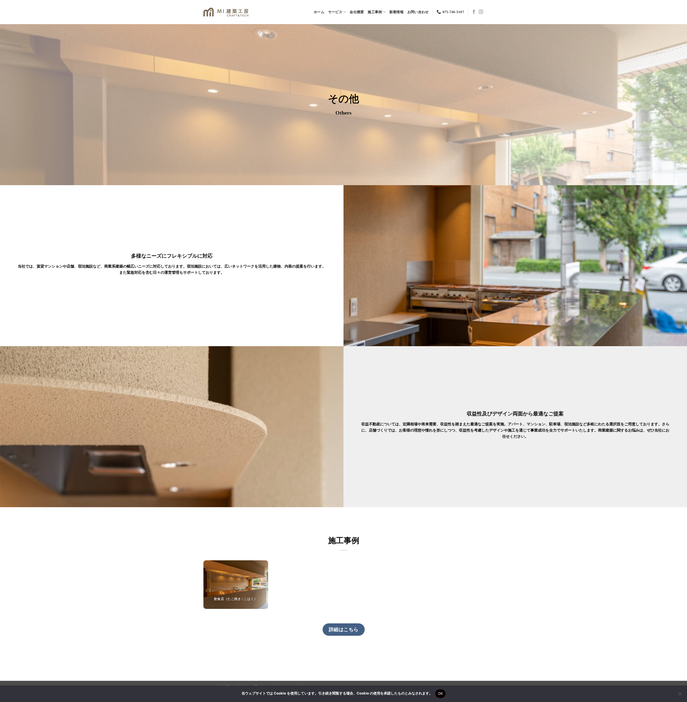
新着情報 (396, 12)
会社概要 (357, 12)
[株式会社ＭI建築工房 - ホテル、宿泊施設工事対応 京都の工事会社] (226, 12)
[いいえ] (680, 695)
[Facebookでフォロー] (474, 12)
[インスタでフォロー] (481, 12)
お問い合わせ (418, 12)
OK (440, 693)
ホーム (319, 12)
